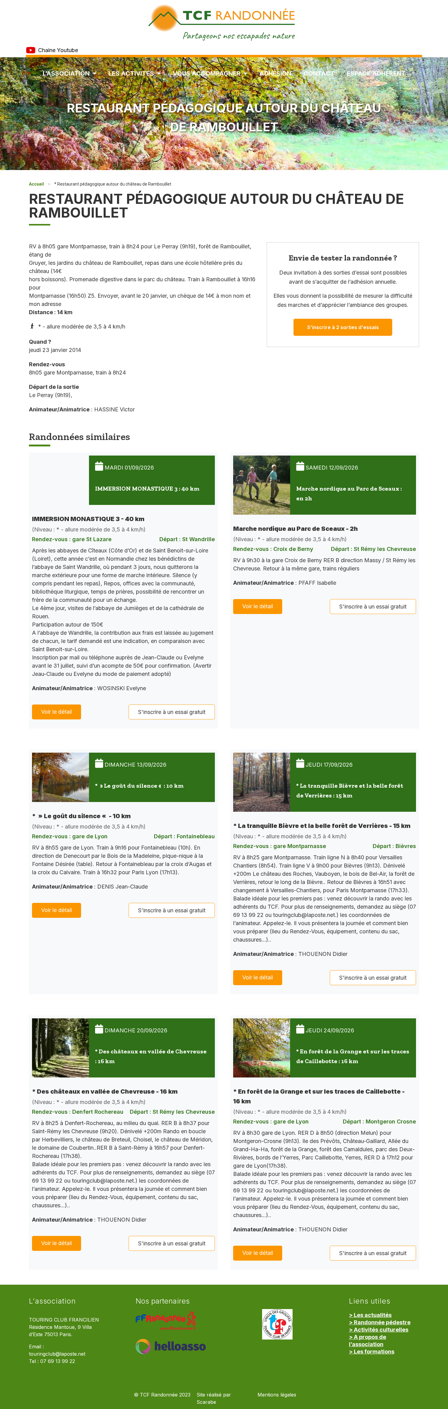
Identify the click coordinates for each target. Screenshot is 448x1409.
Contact (319, 73)
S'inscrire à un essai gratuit (171, 712)
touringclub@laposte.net (57, 1354)
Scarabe (206, 1402)
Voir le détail (56, 711)
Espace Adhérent (376, 73)
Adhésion (275, 73)
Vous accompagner (206, 73)
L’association (66, 73)
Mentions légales (277, 1395)
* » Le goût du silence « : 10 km (139, 785)
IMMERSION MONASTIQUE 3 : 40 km (147, 488)
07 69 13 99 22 (57, 1361)
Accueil (36, 184)
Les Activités (131, 73)
